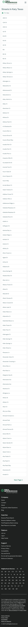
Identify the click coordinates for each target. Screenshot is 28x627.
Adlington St (6, 226)
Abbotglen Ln (6, 81)
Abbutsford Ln (7, 95)
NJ (20, 580)
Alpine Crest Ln (7, 438)
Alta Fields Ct (6, 456)
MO (2, 580)
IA (17, 574)
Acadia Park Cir (7, 144)
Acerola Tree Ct (7, 167)
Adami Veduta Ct (8, 190)
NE (9, 580)
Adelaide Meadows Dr (9, 212)
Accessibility (5, 551)
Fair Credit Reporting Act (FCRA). (17, 605)
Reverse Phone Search (7, 518)
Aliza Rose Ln (6, 370)
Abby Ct (5, 104)
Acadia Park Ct (7, 149)
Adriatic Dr (6, 239)
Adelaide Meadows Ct (9, 208)
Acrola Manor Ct (7, 185)
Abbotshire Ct (7, 86)
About (3, 505)
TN (12, 586)
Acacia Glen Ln (7, 131)
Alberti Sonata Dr (7, 298)
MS (23, 577)
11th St (5, 22)
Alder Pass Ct (6, 330)
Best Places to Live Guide (8, 525)
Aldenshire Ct (6, 316)
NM (23, 580)
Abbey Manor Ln (7, 68)
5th (4, 49)
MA (13, 577)
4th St (4, 45)
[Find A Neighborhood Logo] (11, 2)
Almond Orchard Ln (8, 416)
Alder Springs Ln (7, 343)
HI (5, 574)
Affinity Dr (5, 248)
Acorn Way (6, 181)
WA (6, 589)
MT (6, 580)
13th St (5, 27)
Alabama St (6, 266)
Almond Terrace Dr (8, 429)
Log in (3, 536)
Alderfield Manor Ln (8, 321)
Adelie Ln (5, 221)
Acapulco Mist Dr (7, 158)
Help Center (4, 538)
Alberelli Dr (6, 294)
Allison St (5, 397)
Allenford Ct (6, 388)
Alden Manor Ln (7, 312)
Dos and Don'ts (5, 553)
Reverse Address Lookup (8, 520)
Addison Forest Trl (8, 194)
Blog (2, 510)
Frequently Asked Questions (9, 507)
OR (20, 583)
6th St (4, 58)
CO (13, 571)
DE (20, 571)
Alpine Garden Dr (8, 443)
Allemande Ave (7, 379)
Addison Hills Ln (7, 199)
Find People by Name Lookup (9, 523)
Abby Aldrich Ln (7, 99)
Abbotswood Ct (7, 90)
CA (9, 571)
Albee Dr (5, 289)
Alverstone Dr (6, 470)
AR (5, 571)
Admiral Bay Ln (7, 230)
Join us (3, 533)
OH (13, 583)
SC (5, 586)
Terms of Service (6, 546)
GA (2, 574)
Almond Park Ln (7, 425)
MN (20, 577)
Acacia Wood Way (8, 140)
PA (23, 583)
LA (2, 577)
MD (9, 577)
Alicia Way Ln (6, 366)
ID (8, 574)
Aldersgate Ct (7, 334)
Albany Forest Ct (7, 284)
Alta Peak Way (7, 465)
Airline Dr (5, 262)
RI (1, 586)
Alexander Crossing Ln (9, 361)
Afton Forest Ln (7, 253)
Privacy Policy (5, 548)
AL (17, 569)
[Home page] (2, 13)
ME (5, 577)
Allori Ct (5, 407)
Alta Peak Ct (6, 461)
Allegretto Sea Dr (7, 375)
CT (16, 571)
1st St (4, 31)
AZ (2, 571)
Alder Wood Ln (7, 348)
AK (21, 569)
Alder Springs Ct (7, 339)
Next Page (17, 480)
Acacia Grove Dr (7, 135)
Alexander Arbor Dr (8, 357)
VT (22, 586)
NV (13, 580)
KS (20, 574)
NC (5, 583)
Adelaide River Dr (8, 217)
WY (17, 589)
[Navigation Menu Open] (25, 2)
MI (16, 577)
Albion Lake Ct (7, 307)
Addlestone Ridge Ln (8, 203)
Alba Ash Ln (6, 280)
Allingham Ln (6, 393)
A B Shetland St (7, 126)
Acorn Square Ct (7, 176)
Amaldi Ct (5, 474)
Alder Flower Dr (7, 325)
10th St (5, 18)
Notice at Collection (7, 558)
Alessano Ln (6, 352)
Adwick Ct (6, 244)
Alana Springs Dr (7, 271)
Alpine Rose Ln (7, 447)
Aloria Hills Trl (6, 434)
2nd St (4, 36)
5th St (4, 54)
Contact (3, 502)
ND (9, 583)
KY (23, 574)
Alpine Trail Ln (7, 452)
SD (8, 586)
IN (14, 574)
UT (18, 586)
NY (2, 583)
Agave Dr (5, 257)
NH (16, 580)
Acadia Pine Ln (7, 153)
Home (3, 500)
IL (11, 574)
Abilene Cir (6, 113)
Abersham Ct (6, 108)
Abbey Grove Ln (7, 63)
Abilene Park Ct (7, 122)
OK (16, 583)
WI (13, 589)
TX (5, 13)
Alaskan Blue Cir (7, 275)
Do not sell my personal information (11, 556)
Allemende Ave (7, 384)
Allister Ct (5, 402)
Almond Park (6, 420)
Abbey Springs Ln (8, 72)
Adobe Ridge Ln (7, 235)
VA (2, 589)
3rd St (4, 40)
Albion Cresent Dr (8, 303)
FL (23, 571)
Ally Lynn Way (7, 411)
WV (10, 589)
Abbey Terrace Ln (8, 77)
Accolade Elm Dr (7, 162)
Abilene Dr (6, 117)
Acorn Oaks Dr (7, 171)
